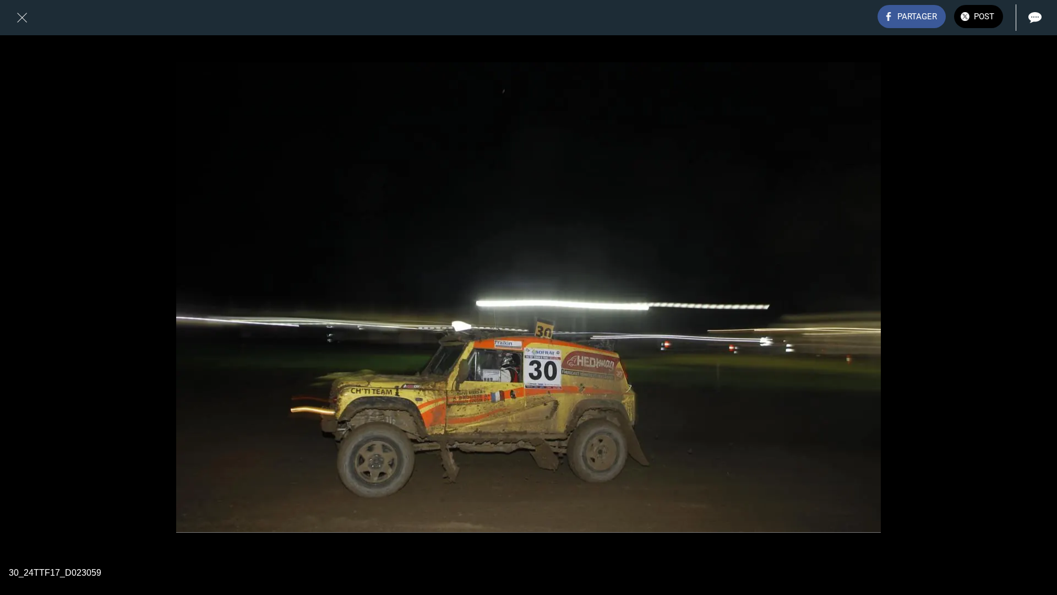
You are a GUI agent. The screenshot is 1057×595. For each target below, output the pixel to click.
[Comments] (1035, 17)
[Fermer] (22, 17)
